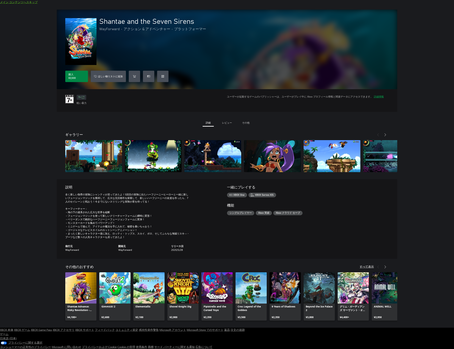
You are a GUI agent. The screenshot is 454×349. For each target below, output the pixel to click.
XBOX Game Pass (41, 330)
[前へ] (378, 134)
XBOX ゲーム (22, 330)
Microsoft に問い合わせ (66, 347)
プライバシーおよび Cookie (99, 347)
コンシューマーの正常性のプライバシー (25, 347)
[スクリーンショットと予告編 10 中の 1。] (93, 156)
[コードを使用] (162, 76)
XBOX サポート (84, 330)
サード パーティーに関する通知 (174, 347)
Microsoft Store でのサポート (205, 330)
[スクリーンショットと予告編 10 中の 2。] (153, 156)
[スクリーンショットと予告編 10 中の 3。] (212, 156)
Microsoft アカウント (172, 330)
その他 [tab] (246, 122)
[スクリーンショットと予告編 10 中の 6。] (391, 156)
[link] (80, 296)
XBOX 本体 (6, 330)
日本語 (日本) (8, 338)
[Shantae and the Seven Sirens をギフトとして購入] (148, 76)
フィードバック (105, 330)
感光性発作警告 (149, 330)
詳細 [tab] (208, 122)
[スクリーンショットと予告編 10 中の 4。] (272, 156)
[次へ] (385, 134)
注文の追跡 (238, 330)
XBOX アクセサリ (63, 330)
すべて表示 (367, 266)
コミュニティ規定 (126, 330)
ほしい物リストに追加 (110, 76)
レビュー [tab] (227, 122)
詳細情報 (379, 96)
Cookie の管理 (126, 347)
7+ (79, 97)
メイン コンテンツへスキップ (19, 2)
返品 (227, 330)
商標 (151, 347)
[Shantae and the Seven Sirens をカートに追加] (134, 76)
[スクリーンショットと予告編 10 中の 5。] (332, 156)
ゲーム (4, 334)
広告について (203, 347)
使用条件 (141, 347)
